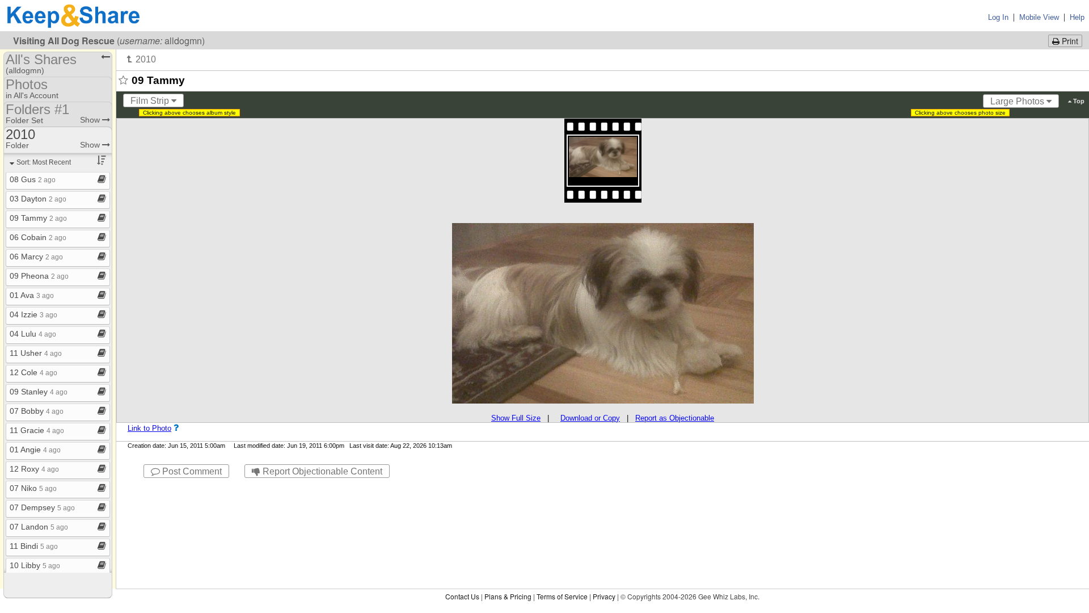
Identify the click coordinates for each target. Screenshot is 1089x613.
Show (91, 119)
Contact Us (462, 596)
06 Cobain (38, 237)
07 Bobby (37, 410)
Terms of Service (562, 596)
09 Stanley (38, 391)
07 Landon (39, 526)
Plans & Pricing (507, 596)
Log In (998, 17)
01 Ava (32, 295)
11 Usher (36, 353)
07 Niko (33, 488)
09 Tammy (38, 217)
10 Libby (35, 565)
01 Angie (35, 449)
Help (1077, 17)
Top (1077, 101)
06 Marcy (36, 256)
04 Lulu (33, 333)
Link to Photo (149, 428)
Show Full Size (516, 418)
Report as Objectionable (674, 418)
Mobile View (1039, 17)
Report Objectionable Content (321, 471)
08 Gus (33, 179)
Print (1069, 41)
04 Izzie (33, 314)
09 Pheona (39, 275)
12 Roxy (34, 468)
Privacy (604, 596)
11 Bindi (34, 546)
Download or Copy (590, 418)
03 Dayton (38, 198)
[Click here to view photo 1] (603, 157)
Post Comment (191, 471)
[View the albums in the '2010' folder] (141, 59)
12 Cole (33, 372)
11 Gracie (37, 430)
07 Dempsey (42, 507)
